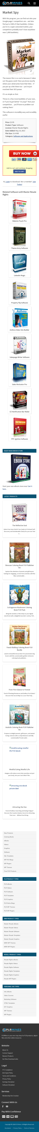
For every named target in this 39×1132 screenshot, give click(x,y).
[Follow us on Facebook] (4, 1107)
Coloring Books (9, 837)
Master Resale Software (11, 931)
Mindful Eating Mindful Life (19, 769)
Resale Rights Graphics (11, 975)
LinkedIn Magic (19, 275)
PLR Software (8, 892)
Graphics (7, 848)
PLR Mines (19, 1124)
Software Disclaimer (8, 1085)
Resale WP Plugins (10, 979)
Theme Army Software (19, 248)
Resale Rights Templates (12, 971)
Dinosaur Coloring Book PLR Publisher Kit (19, 566)
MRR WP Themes (10, 943)
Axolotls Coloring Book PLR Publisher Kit (20, 728)
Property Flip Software (19, 303)
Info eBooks (8, 991)
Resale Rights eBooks (11, 959)
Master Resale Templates (12, 935)
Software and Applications (23, 136)
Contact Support (7, 1053)
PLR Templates (9, 895)
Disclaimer (8, 1128)
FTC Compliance (7, 1070)
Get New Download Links (10, 1059)
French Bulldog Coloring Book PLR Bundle (19, 648)
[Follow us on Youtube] (8, 1107)
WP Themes (8, 867)
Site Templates (8, 856)
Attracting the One (19, 807)
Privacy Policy (6, 1079)
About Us (5, 1050)
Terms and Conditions (9, 1076)
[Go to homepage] (14, 3)
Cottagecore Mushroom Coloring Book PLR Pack (19, 608)
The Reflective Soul (19, 525)
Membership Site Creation (10, 1096)
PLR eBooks (8, 884)
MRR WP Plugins (9, 947)
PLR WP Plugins (9, 911)
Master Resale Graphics (11, 939)
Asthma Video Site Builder (19, 330)
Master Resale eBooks (11, 924)
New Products (8, 833)
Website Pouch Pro (19, 221)
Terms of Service (29, 1128)
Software (7, 852)
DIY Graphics (8, 1007)
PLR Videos (8, 888)
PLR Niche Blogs (9, 903)
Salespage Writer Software (19, 357)
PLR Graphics (8, 899)
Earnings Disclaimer (8, 1082)
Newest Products (8, 1056)
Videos (6, 844)
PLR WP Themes (9, 907)
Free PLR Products (10, 871)
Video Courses (8, 995)
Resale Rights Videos (11, 963)
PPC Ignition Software (19, 439)
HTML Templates (9, 1003)
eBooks (6, 840)
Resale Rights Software (11, 967)
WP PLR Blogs (8, 860)
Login (8, 181)
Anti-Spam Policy (7, 1073)
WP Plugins (7, 863)
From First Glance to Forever (19, 689)
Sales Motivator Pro (19, 384)
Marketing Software (10, 999)
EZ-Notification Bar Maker (19, 412)
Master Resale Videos (11, 927)
